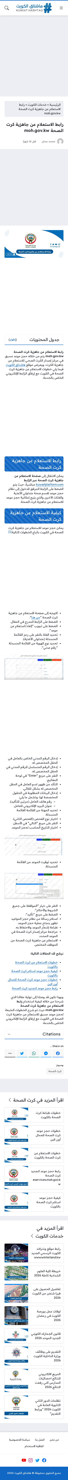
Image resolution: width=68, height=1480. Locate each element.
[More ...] (10, 1053)
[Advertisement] (34, 53)
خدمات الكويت (37, 104)
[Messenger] (45, 1053)
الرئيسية (55, 104)
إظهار (13, 339)
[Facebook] (57, 1053)
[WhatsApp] (34, 1053)
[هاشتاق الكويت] (34, 8)
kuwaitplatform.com (49, 484)
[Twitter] (22, 1053)
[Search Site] (6, 8)
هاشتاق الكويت (15, 365)
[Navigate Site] (61, 8)
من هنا (35, 617)
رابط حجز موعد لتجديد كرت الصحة (35, 988)
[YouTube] (24, 1460)
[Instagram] (31, 1460)
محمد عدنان (48, 141)
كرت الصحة (54, 1071)
